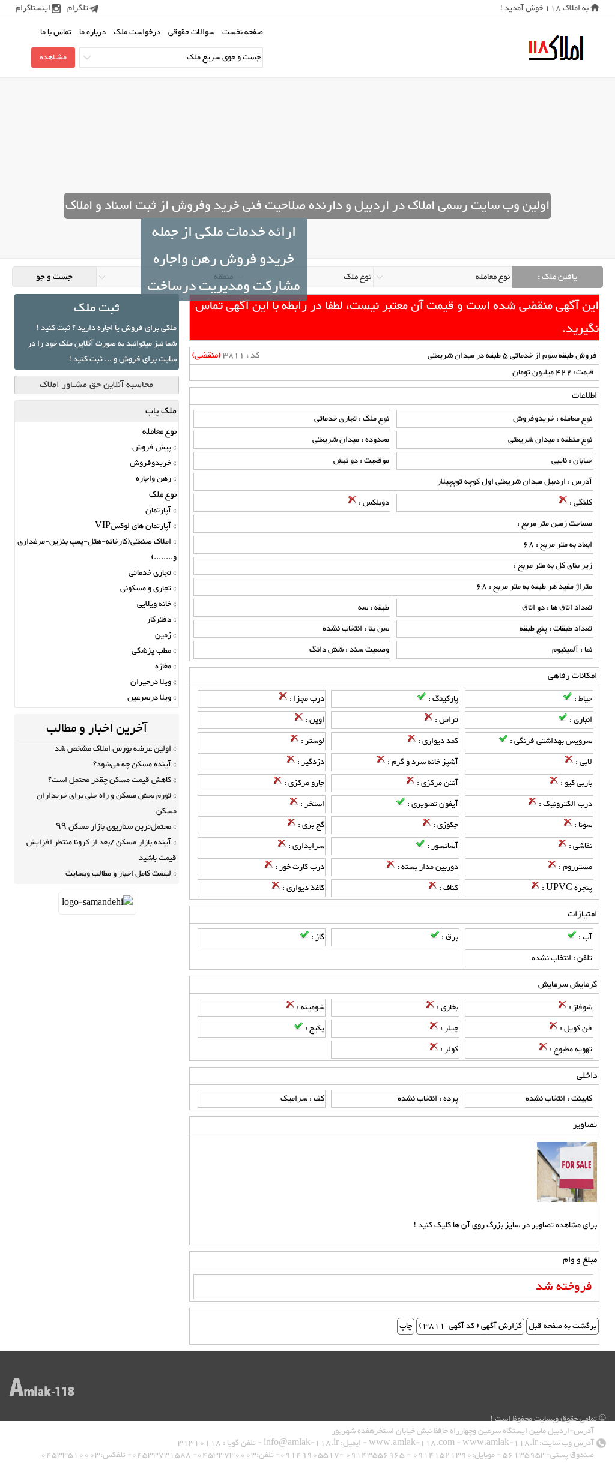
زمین (163, 635)
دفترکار (159, 620)
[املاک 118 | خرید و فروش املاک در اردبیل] (555, 48)
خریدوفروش (150, 463)
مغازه (163, 666)
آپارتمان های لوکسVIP (133, 526)
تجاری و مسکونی (145, 588)
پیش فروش (151, 447)
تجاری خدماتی (150, 573)
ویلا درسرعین (149, 698)
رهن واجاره (153, 479)
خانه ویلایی (154, 604)
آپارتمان (158, 510)
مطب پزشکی (151, 651)
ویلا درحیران (150, 682)
